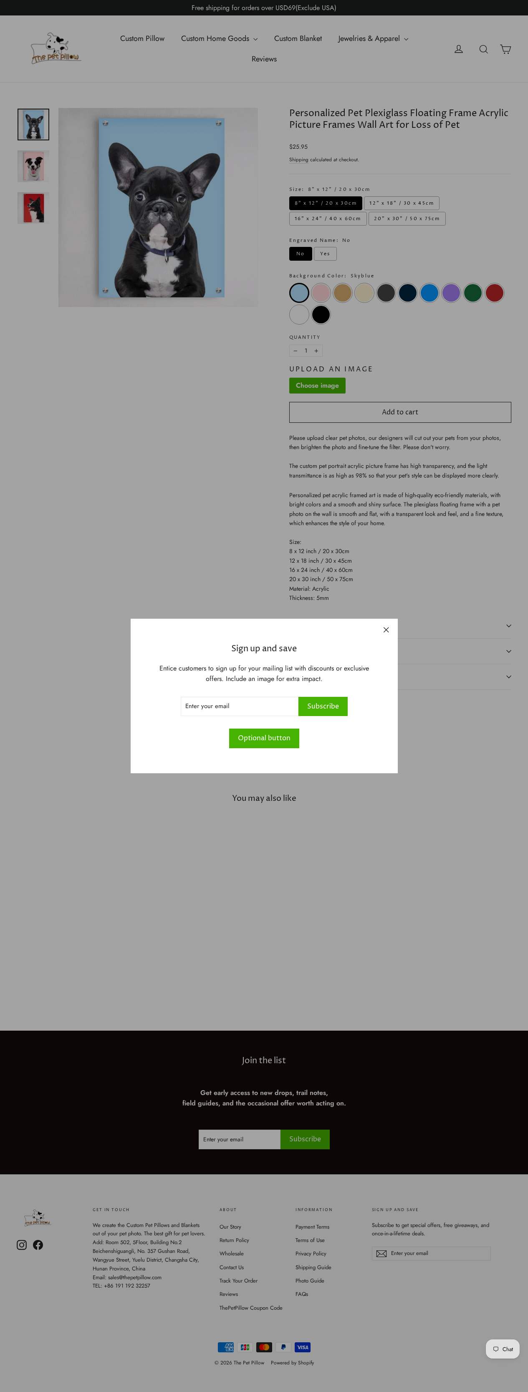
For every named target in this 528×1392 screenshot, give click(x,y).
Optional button (264, 738)
